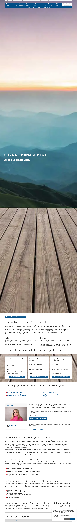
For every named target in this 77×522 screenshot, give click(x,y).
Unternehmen (32, 0)
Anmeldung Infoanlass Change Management (15, 316)
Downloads (14, 0)
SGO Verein (8, 0)
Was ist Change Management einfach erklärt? (17, 520)
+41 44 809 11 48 (12, 425)
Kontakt (27, 0)
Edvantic (54, 0)
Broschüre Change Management (38, 428)
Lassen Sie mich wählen (57, 518)
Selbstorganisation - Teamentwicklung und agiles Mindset (54, 394)
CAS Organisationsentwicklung (14, 394)
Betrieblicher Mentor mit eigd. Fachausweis (16, 395)
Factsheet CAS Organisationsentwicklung (40, 429)
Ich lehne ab (67, 518)
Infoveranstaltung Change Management (38, 418)
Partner (37, 0)
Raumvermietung (43, 0)
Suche (49, 0)
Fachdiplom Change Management (14, 392)
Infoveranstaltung (21, 0)
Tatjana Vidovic (10, 405)
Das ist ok (72, 518)
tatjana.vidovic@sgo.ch (15, 426)
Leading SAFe (45, 396)
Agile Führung (45, 395)
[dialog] (64, 515)
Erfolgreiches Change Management (49, 392)
